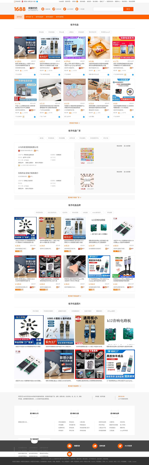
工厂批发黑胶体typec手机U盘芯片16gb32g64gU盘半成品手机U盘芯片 (99, 280)
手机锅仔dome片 (105, 32)
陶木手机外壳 (92, 32)
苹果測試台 (83, 425)
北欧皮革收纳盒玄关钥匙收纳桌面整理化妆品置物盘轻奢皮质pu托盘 (98, 64)
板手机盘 (102, 396)
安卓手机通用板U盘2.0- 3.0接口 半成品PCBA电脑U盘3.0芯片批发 (49, 241)
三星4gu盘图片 (111, 311)
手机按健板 (62, 138)
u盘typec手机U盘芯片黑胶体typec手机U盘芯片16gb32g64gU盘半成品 (74, 64)
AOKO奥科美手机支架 (98, 212)
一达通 (129, 461)
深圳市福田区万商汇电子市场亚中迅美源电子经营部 (21, 248)
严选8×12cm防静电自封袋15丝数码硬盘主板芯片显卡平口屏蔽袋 (25, 106)
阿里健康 (123, 461)
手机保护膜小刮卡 (85, 427)
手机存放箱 (75, 212)
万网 (103, 461)
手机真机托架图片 (48, 311)
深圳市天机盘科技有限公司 (119, 110)
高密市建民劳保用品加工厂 (25, 453)
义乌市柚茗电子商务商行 (70, 110)
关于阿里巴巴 (92, 459)
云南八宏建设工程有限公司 (47, 450)
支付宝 (111, 461)
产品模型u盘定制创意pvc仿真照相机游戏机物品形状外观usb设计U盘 (49, 280)
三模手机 (111, 422)
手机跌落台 (112, 427)
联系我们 (99, 459)
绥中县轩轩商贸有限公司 (35, 453)
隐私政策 (85, 459)
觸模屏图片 (99, 311)
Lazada (134, 461)
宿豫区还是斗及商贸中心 (25, 422)
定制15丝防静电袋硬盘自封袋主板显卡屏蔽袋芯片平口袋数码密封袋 (123, 64)
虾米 (81, 461)
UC (107, 461)
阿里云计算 (87, 461)
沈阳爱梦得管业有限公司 (25, 456)
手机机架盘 (51, 32)
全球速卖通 (43, 461)
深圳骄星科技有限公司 (20, 68)
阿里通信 (98, 461)
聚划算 (58, 461)
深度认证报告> (29, 162)
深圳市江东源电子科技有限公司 (46, 248)
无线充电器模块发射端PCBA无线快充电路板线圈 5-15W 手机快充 (123, 106)
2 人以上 (26, 160)
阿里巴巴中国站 (35, 461)
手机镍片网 (72, 425)
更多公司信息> (39, 162)
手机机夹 (71, 427)
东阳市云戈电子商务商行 (28, 173)
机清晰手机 (61, 427)
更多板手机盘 (73, 123)
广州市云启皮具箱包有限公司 (45, 110)
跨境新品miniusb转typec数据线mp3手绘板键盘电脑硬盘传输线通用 (123, 280)
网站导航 (105, 459)
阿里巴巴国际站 (25, 461)
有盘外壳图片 (88, 311)
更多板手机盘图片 (73, 386)
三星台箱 (82, 422)
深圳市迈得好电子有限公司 (120, 287)
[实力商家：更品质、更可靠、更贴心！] (19, 151)
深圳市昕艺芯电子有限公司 (45, 68)
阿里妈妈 (76, 461)
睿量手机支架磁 (113, 425)
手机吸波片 (81, 32)
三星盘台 (71, 32)
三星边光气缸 (102, 427)
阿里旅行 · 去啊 (69, 461)
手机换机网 (51, 138)
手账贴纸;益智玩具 (29, 155)
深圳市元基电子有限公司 (120, 248)
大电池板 (85, 212)
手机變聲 (60, 425)
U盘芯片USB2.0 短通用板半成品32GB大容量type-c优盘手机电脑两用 (123, 241)
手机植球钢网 (102, 430)
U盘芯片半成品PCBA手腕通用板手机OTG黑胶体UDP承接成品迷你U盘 (25, 241)
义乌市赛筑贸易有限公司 (46, 456)
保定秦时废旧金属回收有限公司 (37, 456)
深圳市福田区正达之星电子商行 (71, 287)
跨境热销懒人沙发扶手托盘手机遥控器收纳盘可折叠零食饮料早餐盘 (98, 106)
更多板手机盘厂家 (73, 197)
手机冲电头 (102, 425)
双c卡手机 (122, 425)
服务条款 (79, 459)
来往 (115, 461)
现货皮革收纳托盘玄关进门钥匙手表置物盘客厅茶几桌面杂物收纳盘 (49, 106)
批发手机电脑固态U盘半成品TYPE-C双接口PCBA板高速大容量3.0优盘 (50, 64)
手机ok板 (61, 32)
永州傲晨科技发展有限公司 (25, 448)
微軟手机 (122, 427)
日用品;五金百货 (28, 180)
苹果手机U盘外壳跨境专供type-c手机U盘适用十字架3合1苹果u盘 (74, 280)
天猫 (54, 461)
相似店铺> (120, 146)
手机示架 (71, 430)
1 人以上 (26, 186)
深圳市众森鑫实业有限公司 (46, 287)
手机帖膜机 (82, 138)
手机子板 (105, 138)
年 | (37, 150)
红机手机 (65, 212)
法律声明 (72, 459)
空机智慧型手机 (94, 138)
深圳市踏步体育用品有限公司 (37, 450)
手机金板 (41, 32)
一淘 (62, 461)
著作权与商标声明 (64, 459)
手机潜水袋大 (39, 212)
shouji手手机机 (124, 430)
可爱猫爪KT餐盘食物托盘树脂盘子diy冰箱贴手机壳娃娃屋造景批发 (74, 106)
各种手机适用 (102, 422)
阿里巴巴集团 (16, 461)
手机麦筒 (109, 212)
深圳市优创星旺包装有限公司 (20, 110)
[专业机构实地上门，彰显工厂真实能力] (19, 165)
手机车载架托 (62, 422)
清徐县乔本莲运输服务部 (46, 453)
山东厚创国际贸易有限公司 (36, 448)
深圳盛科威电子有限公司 (95, 287)
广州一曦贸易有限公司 (24, 450)
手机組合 (60, 430)
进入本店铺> (127, 146)
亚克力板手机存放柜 (53, 212)
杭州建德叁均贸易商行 (95, 248)
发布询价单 (121, 396)
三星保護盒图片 (75, 311)
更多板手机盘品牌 (73, 296)
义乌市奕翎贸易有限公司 (28, 147)
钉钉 (119, 461)
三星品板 (111, 430)
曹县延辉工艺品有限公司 (94, 110)
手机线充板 (83, 430)
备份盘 (41, 138)
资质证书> (21, 162)
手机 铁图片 (36, 311)
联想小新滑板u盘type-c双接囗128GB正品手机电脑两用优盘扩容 (25, 64)
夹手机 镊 (72, 138)
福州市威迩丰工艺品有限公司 (94, 68)
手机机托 (71, 422)
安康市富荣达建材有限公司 (47, 448)
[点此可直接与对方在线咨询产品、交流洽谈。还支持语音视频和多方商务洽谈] (35, 75)
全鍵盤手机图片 (62, 311)
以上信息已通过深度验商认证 (28, 165)
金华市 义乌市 (26, 157)
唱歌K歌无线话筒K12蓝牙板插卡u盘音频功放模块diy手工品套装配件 (98, 241)
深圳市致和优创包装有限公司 (119, 68)
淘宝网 (49, 461)
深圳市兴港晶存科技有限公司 (70, 68)
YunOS (93, 461)
